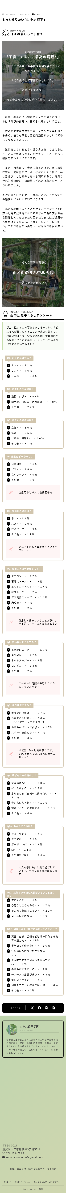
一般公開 (16, 1182)
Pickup (37, 14)
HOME (5, 1182)
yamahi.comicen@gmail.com (24, 1157)
